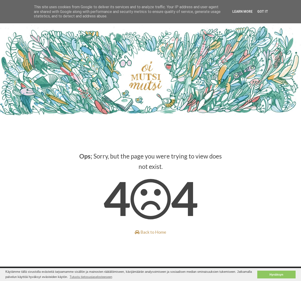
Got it (262, 11)
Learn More (242, 11)
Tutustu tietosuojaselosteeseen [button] (91, 277)
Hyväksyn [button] (276, 274)
